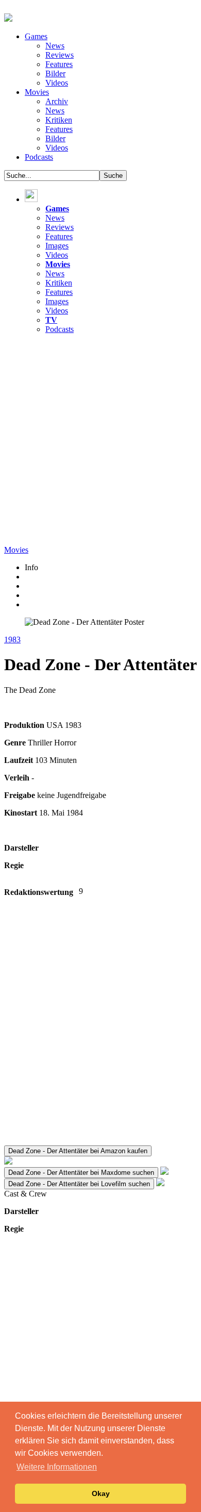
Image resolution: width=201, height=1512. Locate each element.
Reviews (59, 55)
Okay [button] (101, 1493)
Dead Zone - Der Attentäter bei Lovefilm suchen (79, 1184)
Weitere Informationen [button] (56, 1467)
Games (36, 36)
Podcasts (39, 157)
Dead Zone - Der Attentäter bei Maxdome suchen (81, 1172)
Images (57, 245)
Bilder (55, 73)
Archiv (56, 101)
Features (59, 64)
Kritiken (58, 119)
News (54, 45)
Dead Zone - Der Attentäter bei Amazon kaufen (77, 1151)
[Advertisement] (100, 442)
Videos (56, 82)
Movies (37, 92)
